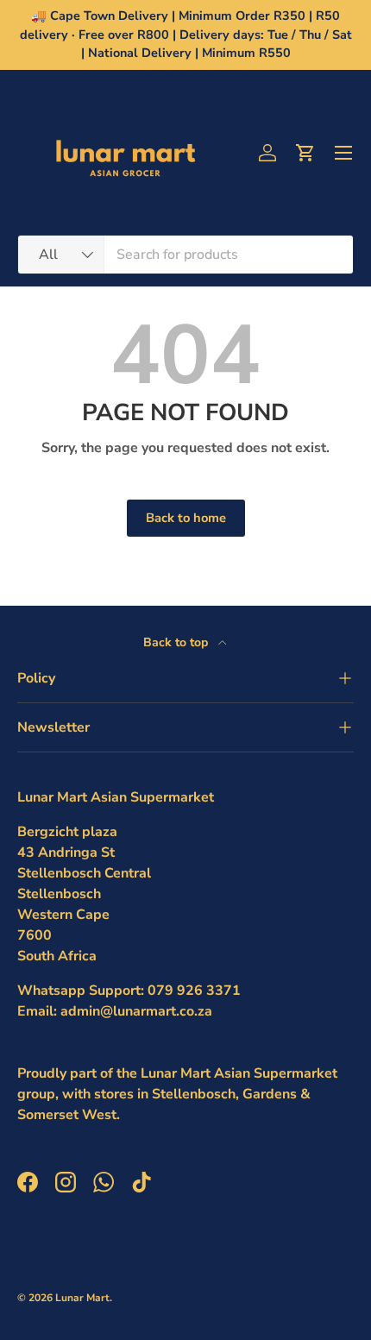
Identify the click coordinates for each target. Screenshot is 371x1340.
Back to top (177, 642)
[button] (305, 153)
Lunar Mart (82, 1298)
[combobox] (185, 255)
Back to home (186, 517)
